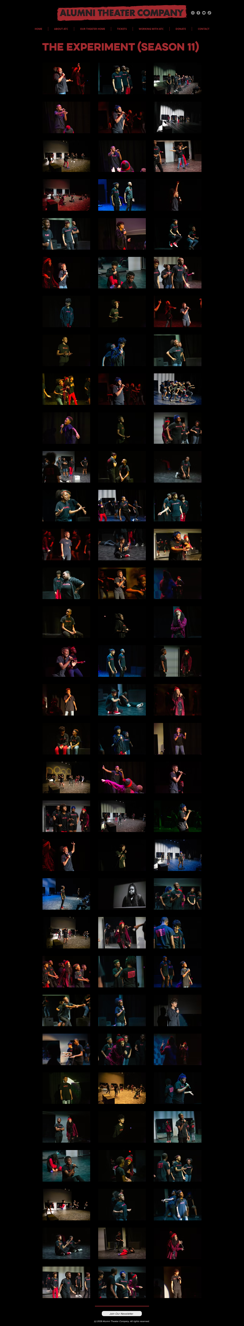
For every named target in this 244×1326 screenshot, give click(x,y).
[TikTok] (209, 13)
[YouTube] (204, 13)
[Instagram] (193, 13)
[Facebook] (198, 13)
